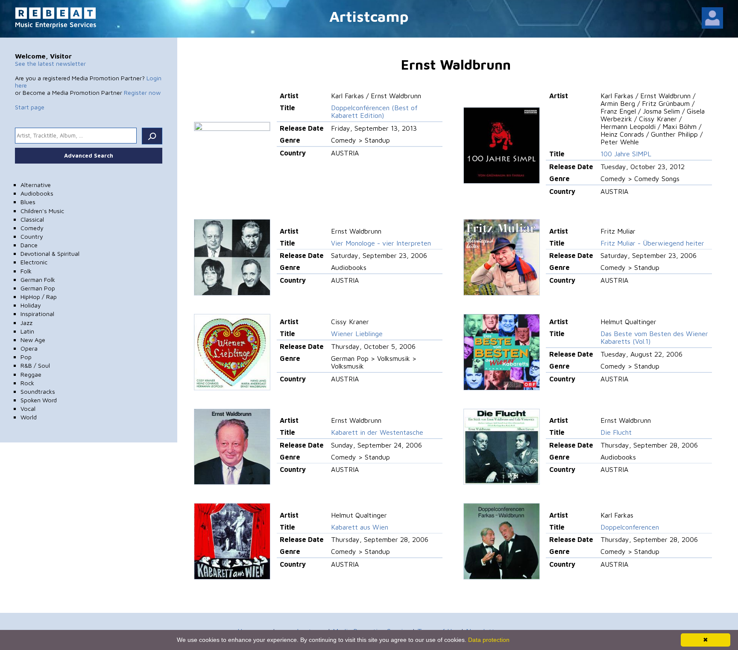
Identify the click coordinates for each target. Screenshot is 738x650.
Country (31, 236)
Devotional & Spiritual (49, 253)
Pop (26, 356)
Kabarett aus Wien (359, 527)
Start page (29, 107)
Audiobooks (36, 193)
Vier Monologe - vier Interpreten (381, 243)
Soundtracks (37, 391)
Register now (142, 92)
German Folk (37, 279)
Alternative (35, 184)
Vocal (27, 408)
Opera (29, 348)
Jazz (26, 322)
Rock (27, 382)
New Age (32, 339)
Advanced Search (88, 155)
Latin (27, 331)
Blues (27, 201)
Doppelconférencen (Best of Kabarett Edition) (374, 111)
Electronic (33, 262)
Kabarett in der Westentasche (377, 432)
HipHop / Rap (38, 296)
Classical (32, 219)
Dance (29, 245)
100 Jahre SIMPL (625, 154)
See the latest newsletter (50, 63)
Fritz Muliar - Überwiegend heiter (652, 243)
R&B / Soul (35, 365)
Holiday (30, 305)
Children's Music (42, 210)
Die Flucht (616, 432)
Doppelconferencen (629, 527)
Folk (26, 271)
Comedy (32, 227)
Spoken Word (38, 400)
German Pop (37, 288)
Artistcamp (369, 16)
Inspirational (37, 313)
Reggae (30, 374)
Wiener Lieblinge (357, 333)
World (28, 417)
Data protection (489, 639)
